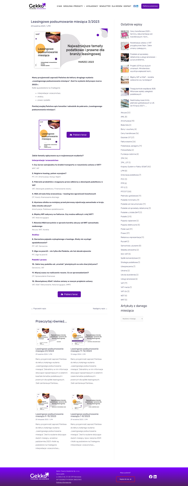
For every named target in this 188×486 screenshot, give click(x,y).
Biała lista (125, 125)
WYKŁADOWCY (92, 6)
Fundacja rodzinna (128, 154)
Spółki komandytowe (129, 258)
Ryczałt (124, 241)
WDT (122, 295)
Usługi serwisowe (128, 279)
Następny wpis (100, 309)
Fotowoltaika (126, 150)
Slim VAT (124, 254)
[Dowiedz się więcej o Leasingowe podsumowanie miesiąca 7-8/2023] (87, 402)
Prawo (123, 233)
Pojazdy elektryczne (129, 225)
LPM (48, 26)
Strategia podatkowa (129, 262)
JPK (122, 158)
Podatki (124, 216)
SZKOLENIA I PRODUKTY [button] (73, 6)
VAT (122, 283)
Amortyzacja (126, 121)
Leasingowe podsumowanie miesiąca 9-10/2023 (49, 415)
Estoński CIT (126, 137)
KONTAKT (127, 6)
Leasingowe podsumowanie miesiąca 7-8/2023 (84, 415)
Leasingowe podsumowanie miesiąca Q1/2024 (49, 349)
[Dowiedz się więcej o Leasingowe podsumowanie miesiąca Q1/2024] (52, 336)
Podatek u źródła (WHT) (130, 212)
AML (122, 117)
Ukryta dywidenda (128, 275)
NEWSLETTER (104, 6)
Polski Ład (125, 229)
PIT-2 (123, 187)
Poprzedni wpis (38, 309)
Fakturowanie (126, 142)
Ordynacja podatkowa (130, 175)
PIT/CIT (124, 191)
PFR (122, 183)
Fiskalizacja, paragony (130, 146)
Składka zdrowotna (128, 250)
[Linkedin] (137, 6)
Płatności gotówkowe (129, 196)
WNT (122, 300)
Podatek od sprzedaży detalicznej (134, 208)
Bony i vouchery (127, 129)
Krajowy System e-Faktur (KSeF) (134, 167)
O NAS (59, 6)
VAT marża (125, 287)
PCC (122, 179)
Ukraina (124, 270)
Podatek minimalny (129, 200)
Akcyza (124, 112)
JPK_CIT (124, 162)
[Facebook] (134, 6)
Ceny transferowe (128, 133)
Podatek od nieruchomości (132, 204)
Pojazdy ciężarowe (128, 221)
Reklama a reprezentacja (131, 237)
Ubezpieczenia (127, 266)
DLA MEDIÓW (117, 6)
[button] (150, 6)
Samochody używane (129, 246)
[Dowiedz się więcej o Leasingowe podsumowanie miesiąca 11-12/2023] (87, 336)
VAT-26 (124, 291)
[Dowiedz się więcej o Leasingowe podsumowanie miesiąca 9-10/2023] (52, 402)
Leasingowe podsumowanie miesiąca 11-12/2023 (84, 349)
